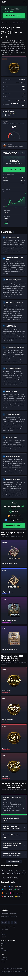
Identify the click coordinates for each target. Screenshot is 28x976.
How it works (4, 929)
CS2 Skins (2, 23)
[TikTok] (15, 922)
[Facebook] (2, 922)
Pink (13, 893)
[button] (14, 66)
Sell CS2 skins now (14, 16)
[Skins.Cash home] (4, 2)
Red (5, 896)
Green (18, 889)
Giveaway (3, 936)
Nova (24, 873)
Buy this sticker (14, 169)
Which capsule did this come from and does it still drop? (12, 855)
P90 (3, 873)
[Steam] (9, 922)
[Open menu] (24, 2)
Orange (5, 893)
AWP (13, 873)
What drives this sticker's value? (11, 819)
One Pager (4, 934)
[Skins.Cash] (14, 910)
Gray (11, 889)
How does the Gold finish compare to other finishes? (11, 827)
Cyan (5, 889)
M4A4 (8, 873)
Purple (20, 893)
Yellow (19, 896)
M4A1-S (9, 877)
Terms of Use (4, 959)
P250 (16, 870)
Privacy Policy (4, 957)
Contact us (4, 962)
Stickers (8, 23)
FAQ (2, 932)
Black (5, 886)
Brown (19, 886)
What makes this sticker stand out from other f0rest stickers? (12, 845)
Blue (12, 886)
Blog (2, 948)
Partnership (4, 943)
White (11, 896)
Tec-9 (18, 873)
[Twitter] (5, 922)
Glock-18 (10, 870)
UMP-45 (15, 877)
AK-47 (3, 870)
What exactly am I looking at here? (12, 798)
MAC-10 (21, 870)
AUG (3, 877)
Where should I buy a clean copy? (11, 836)
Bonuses (3, 946)
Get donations (4, 950)
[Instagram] (12, 922)
